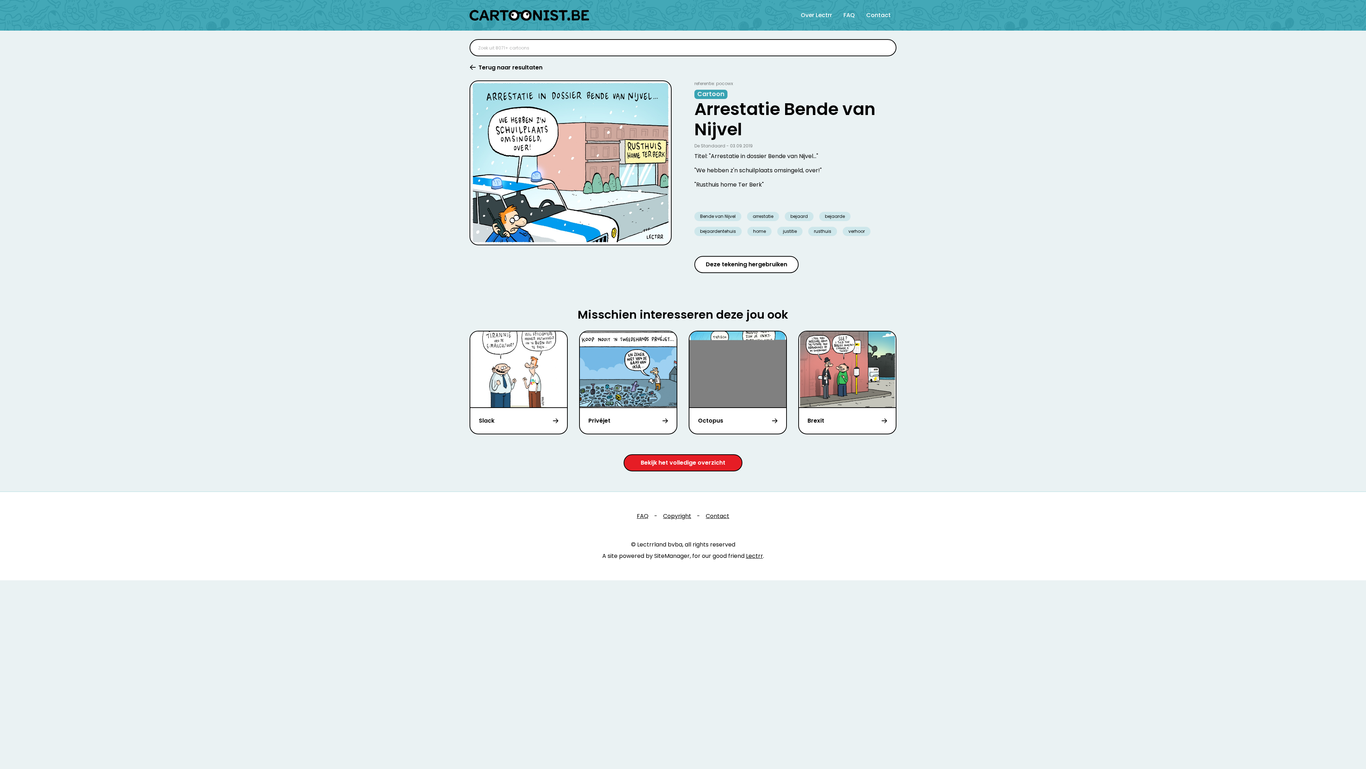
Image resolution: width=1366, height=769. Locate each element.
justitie (790, 231)
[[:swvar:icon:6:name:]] (886, 47)
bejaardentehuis (718, 231)
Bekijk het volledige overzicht (683, 463)
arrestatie (763, 216)
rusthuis (822, 231)
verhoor (856, 231)
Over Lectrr (816, 15)
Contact (878, 15)
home (759, 231)
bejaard (799, 216)
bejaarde (835, 216)
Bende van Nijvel (718, 216)
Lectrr (754, 556)
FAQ (849, 15)
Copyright (677, 516)
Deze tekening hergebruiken (746, 264)
